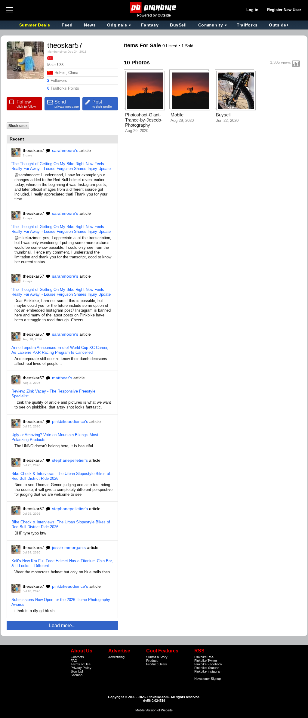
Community (210, 25)
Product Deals (156, 664)
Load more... (62, 625)
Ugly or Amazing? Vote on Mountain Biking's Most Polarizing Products (54, 437)
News (90, 25)
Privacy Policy (81, 668)
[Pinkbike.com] (154, 7)
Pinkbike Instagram (208, 671)
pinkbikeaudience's (70, 421)
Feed (67, 25)
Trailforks (247, 25)
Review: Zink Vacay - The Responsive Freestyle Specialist (53, 393)
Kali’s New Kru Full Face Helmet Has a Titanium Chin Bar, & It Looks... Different (62, 563)
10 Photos (137, 63)
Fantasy (150, 25)
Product (152, 660)
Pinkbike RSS (204, 657)
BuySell (178, 25)
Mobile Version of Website (154, 710)
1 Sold (187, 45)
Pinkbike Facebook (208, 664)
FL (50, 58)
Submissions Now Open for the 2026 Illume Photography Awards (60, 602)
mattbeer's (62, 377)
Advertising (116, 657)
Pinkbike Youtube (206, 668)
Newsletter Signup (207, 678)
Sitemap (76, 675)
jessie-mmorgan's (69, 547)
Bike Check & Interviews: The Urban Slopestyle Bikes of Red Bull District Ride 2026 (60, 476)
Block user (17, 126)
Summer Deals (35, 25)
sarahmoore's (65, 150)
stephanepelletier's (70, 460)
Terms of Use (81, 664)
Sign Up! (77, 671)
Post (102, 103)
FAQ (74, 660)
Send (66, 103)
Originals (117, 25)
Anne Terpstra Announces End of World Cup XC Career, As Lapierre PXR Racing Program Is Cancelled (59, 350)
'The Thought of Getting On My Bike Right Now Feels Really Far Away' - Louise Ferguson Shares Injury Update (61, 166)
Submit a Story (157, 657)
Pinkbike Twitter (205, 660)
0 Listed (170, 45)
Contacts (77, 657)
